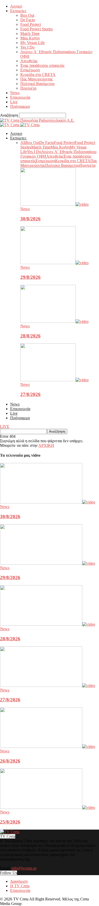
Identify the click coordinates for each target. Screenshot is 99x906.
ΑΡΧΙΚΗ (46, 445)
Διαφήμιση (19, 881)
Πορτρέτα (28, 88)
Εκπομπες (18, 11)
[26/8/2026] (47, 746)
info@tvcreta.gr (24, 868)
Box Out (27, 15)
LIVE (4, 426)
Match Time (30, 33)
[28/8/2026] (54, 321)
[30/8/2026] (54, 204)
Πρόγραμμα (20, 106)
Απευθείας (29, 61)
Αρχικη (16, 6)
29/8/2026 (30, 277)
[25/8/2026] (47, 807)
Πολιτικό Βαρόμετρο (37, 83)
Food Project (30, 24)
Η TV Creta (19, 886)
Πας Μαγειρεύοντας (36, 79)
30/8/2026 (30, 218)
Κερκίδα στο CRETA (38, 74)
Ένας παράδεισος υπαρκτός (42, 65)
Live (14, 102)
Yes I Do (27, 47)
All (22, 142)
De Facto (27, 20)
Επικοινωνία (20, 97)
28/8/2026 (30, 336)
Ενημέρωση (30, 70)
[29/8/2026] (54, 263)
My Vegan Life (32, 42)
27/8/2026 (30, 394)
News (15, 93)
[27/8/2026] (54, 380)
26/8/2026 (10, 761)
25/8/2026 (10, 822)
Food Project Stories (36, 29)
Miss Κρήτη (30, 38)
